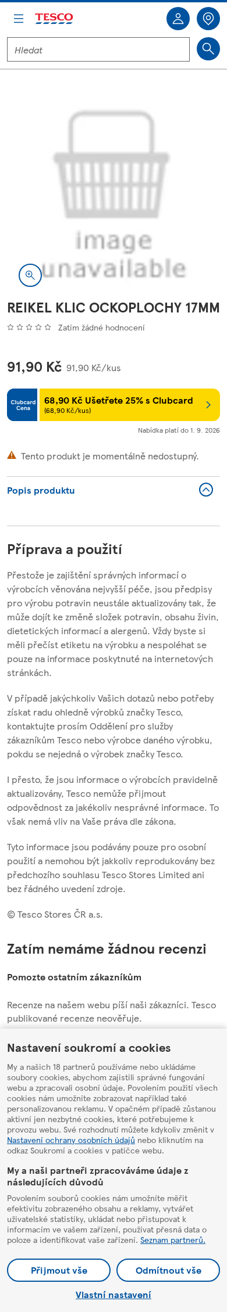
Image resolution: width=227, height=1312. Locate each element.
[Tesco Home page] (55, 18)
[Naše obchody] (208, 18)
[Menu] (18, 18)
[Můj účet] (178, 18)
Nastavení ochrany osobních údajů (71, 1139)
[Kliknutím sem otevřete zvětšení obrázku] (30, 275)
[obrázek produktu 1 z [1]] (113, 192)
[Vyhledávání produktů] (208, 48)
